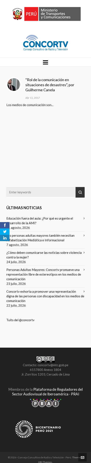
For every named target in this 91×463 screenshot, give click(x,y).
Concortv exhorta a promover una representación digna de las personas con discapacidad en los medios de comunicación (45, 296)
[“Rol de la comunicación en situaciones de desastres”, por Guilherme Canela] (13, 84)
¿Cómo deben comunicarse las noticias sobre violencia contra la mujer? (44, 255)
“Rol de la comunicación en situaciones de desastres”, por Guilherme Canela (49, 84)
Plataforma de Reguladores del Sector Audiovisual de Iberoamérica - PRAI (47, 391)
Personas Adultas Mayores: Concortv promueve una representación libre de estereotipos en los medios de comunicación (43, 274)
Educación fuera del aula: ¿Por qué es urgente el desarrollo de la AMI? (39, 220)
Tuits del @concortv (20, 320)
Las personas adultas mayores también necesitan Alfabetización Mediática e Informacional (40, 238)
